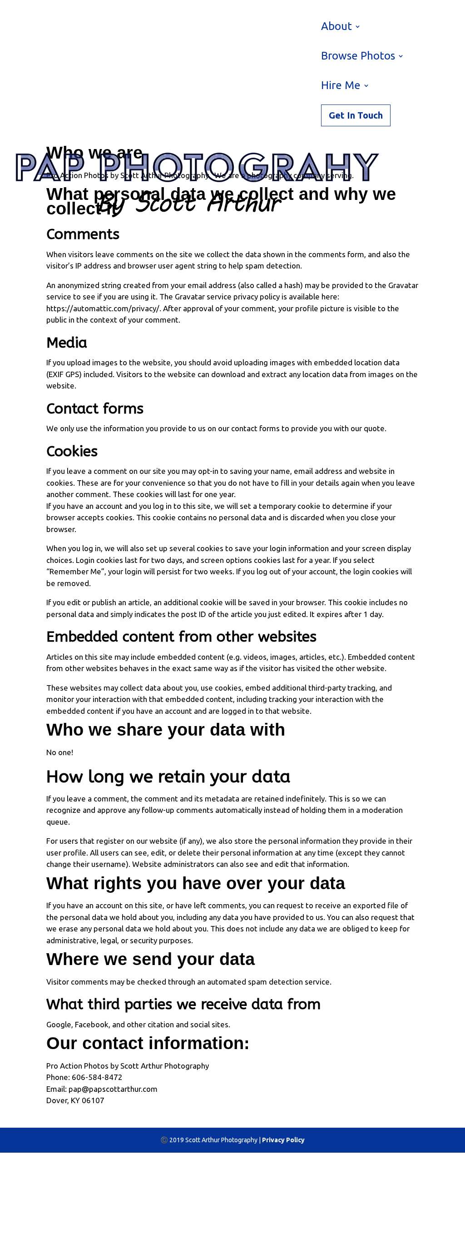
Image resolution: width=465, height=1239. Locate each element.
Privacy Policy (283, 1140)
